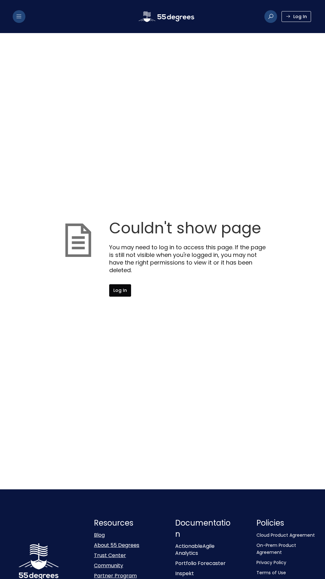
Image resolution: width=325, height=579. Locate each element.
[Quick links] (166, 16)
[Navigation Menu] (19, 16)
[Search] (270, 16)
